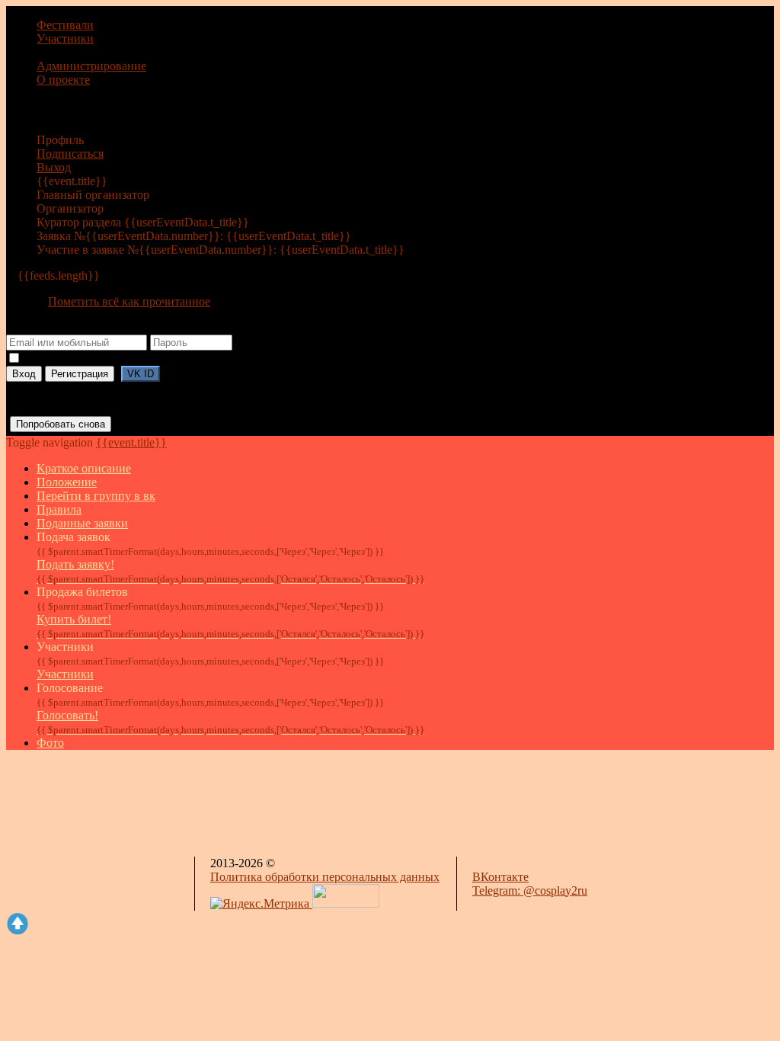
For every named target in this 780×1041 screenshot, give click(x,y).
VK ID (140, 374)
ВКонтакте (500, 876)
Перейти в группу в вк (96, 495)
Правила (59, 509)
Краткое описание (84, 468)
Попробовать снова (60, 424)
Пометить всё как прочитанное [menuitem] (129, 301)
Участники (65, 674)
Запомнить (42, 359)
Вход (24, 374)
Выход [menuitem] (54, 167)
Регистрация (79, 374)
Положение (67, 482)
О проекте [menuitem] (63, 79)
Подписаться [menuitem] (70, 153)
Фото (50, 742)
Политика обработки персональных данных (325, 876)
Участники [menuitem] (65, 38)
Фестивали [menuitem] (65, 24)
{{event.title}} (131, 442)
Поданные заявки (82, 523)
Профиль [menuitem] (60, 139)
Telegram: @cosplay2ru (529, 890)
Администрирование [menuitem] (91, 65)
